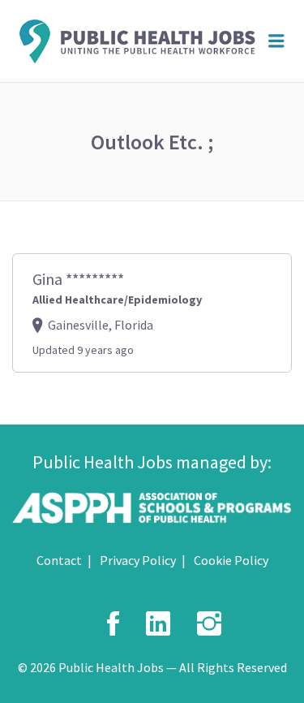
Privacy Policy (138, 560)
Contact (59, 560)
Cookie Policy (231, 560)
